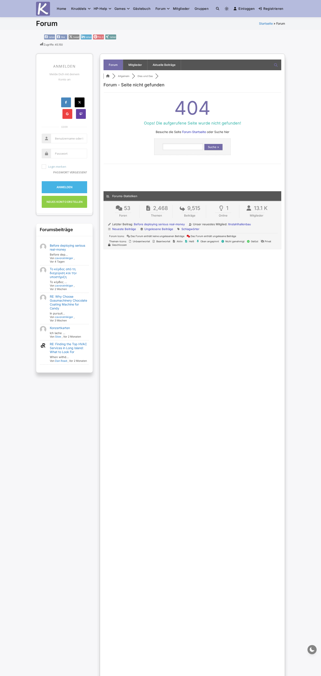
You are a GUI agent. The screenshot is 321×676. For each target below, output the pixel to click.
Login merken (57, 167)
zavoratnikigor (64, 258)
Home (61, 9)
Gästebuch (142, 9)
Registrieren (273, 9)
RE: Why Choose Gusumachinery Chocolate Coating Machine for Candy (68, 302)
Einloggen (246, 9)
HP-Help (100, 9)
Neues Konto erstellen (65, 202)
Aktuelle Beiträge (164, 65)
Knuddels (78, 9)
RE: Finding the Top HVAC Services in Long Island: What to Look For (68, 348)
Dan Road (61, 360)
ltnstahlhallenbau (239, 224)
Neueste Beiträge (124, 229)
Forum (160, 9)
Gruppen (202, 9)
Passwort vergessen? (70, 172)
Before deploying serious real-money (159, 224)
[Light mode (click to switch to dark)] (226, 8)
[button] (218, 8)
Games (120, 9)
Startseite (266, 23)
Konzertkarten (60, 328)
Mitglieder (181, 9)
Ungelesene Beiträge (158, 229)
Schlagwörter (190, 229)
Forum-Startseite (194, 132)
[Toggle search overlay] (218, 8)
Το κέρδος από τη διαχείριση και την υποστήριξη (63, 273)
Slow (58, 336)
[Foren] (108, 76)
